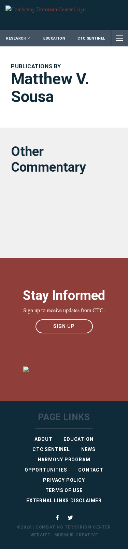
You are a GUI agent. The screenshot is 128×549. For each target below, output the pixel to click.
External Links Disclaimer (64, 500)
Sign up (63, 326)
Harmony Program (64, 459)
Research (16, 38)
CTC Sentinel (91, 38)
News (88, 449)
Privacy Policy (64, 480)
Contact (90, 470)
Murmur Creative (76, 535)
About (43, 439)
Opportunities (46, 470)
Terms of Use (64, 490)
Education (54, 38)
